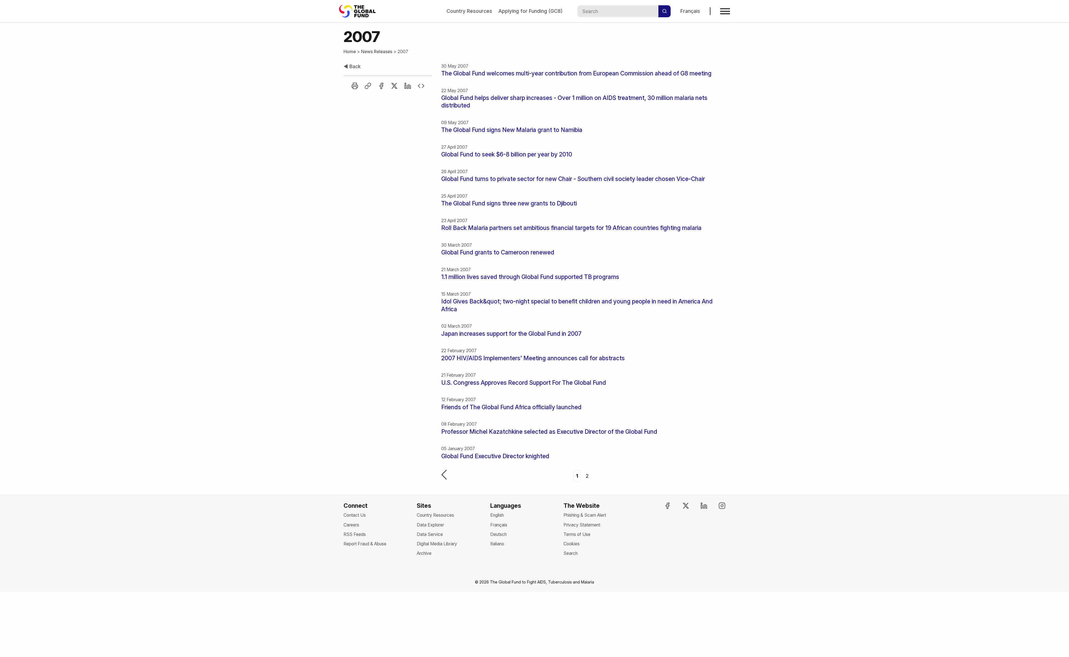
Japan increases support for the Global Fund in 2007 (511, 333)
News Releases (376, 51)
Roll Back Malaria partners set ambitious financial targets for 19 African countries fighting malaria (571, 227)
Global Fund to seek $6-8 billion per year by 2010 (506, 154)
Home (350, 51)
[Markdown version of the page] (421, 85)
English (497, 515)
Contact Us (355, 515)
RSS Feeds (355, 534)
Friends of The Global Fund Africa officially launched (511, 407)
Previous (444, 475)
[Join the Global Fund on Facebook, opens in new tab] (662, 505)
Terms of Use (576, 534)
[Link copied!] (367, 85)
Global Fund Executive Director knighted (495, 456)
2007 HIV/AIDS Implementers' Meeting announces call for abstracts (533, 358)
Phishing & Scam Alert (584, 515)
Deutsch (498, 534)
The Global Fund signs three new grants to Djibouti (509, 203)
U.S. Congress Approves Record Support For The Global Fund (523, 382)
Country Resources (469, 11)
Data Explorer (430, 525)
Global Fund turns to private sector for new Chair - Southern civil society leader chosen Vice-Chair (573, 178)
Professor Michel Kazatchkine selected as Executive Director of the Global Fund (549, 431)
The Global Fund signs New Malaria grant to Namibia (511, 129)
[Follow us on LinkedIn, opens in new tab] (699, 505)
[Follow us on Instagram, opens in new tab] (717, 505)
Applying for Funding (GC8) (530, 11)
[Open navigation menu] (725, 11)
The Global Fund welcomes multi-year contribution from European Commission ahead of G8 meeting (576, 73)
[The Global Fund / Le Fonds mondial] (360, 11)
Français (690, 11)
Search (570, 553)
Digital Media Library (437, 543)
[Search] (664, 11)
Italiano (497, 543)
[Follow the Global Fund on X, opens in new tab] (680, 505)
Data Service (430, 534)
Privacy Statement (581, 525)
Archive (424, 553)
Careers (351, 525)
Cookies (571, 543)
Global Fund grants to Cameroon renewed (497, 252)
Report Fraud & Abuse (365, 543)
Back (352, 66)
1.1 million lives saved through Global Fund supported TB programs (530, 276)
